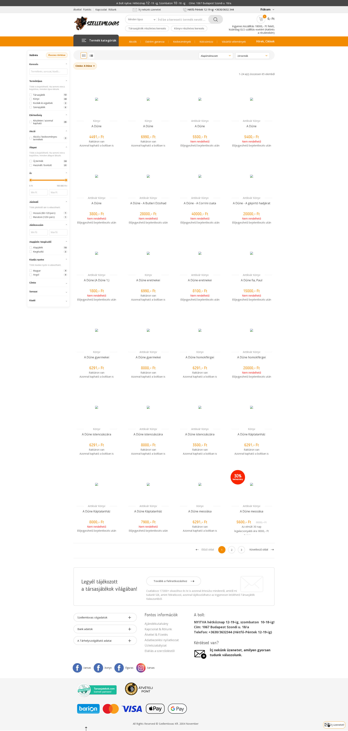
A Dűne (97, 126)
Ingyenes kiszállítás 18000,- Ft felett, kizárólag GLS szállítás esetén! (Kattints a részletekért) (252, 29)
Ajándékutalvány (156, 624)
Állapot (33, 147)
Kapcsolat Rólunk (105, 9)
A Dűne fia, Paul (251, 280)
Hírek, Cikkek (265, 41)
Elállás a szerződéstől (160, 651)
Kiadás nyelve (36, 259)
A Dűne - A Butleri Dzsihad (148, 203)
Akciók (133, 41)
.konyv (108, 667)
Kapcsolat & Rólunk (158, 629)
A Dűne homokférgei (200, 357)
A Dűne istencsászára (96, 434)
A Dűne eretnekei (148, 280)
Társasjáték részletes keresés (147, 28)
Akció (32, 131)
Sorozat (33, 291)
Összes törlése (56, 55)
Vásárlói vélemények (234, 41)
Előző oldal (207, 549)
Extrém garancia (154, 41)
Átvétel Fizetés (82, 9)
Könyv (96, 121)
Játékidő (33, 202)
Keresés (33, 64)
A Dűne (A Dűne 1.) (96, 280)
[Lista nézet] (91, 56)
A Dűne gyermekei (96, 357)
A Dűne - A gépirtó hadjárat (251, 203)
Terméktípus (35, 81)
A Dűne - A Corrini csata (200, 203)
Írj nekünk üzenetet (149, 9)
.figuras (129, 667)
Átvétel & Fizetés (156, 634)
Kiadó (32, 300)
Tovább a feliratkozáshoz (171, 581)
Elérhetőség (35, 115)
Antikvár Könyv (200, 121)
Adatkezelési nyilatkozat (162, 640)
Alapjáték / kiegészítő (40, 242)
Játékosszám (36, 225)
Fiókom (265, 9)
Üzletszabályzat (156, 645)
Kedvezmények (182, 41)
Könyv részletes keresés (189, 28)
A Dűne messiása (200, 511)
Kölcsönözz (206, 41)
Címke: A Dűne (85, 66)
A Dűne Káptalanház (251, 434)
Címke (32, 282)
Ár (30, 173)
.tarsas (87, 667)
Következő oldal (258, 549)
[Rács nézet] (84, 55)
